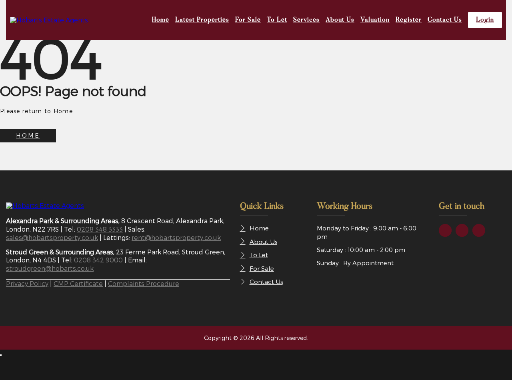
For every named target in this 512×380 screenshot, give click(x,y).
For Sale (248, 20)
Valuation (375, 20)
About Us (340, 20)
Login (485, 20)
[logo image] (45, 205)
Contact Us (445, 20)
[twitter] (462, 230)
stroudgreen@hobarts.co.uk (50, 268)
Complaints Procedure (143, 283)
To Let (277, 20)
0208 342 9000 (98, 260)
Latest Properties (202, 20)
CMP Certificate (78, 283)
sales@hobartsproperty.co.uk (52, 237)
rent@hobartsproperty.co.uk (176, 237)
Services (306, 20)
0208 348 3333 (100, 229)
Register (409, 20)
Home (160, 20)
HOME (28, 135)
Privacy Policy (27, 283)
